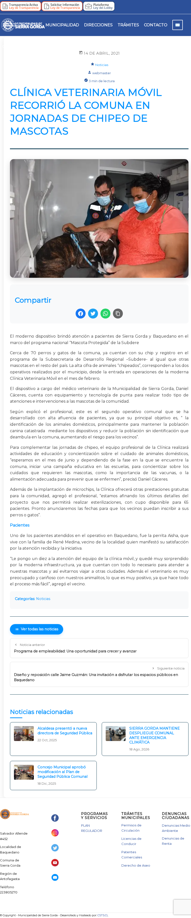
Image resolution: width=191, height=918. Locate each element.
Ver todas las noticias (39, 629)
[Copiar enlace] (118, 313)
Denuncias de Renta (173, 841)
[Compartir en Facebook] (81, 313)
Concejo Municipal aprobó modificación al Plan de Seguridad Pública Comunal (63, 771)
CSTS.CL (102, 915)
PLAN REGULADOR (91, 828)
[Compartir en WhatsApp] (105, 313)
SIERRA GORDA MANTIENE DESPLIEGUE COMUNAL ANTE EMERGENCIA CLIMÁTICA (154, 735)
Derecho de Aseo (135, 865)
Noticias (101, 65)
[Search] (4, 47)
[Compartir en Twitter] (93, 313)
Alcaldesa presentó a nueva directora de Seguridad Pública (65, 730)
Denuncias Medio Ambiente (176, 828)
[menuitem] (9, 25)
